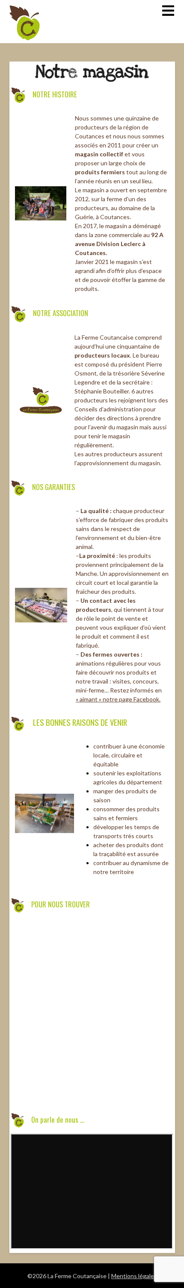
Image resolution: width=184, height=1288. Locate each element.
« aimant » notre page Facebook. (118, 699)
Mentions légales (134, 1275)
